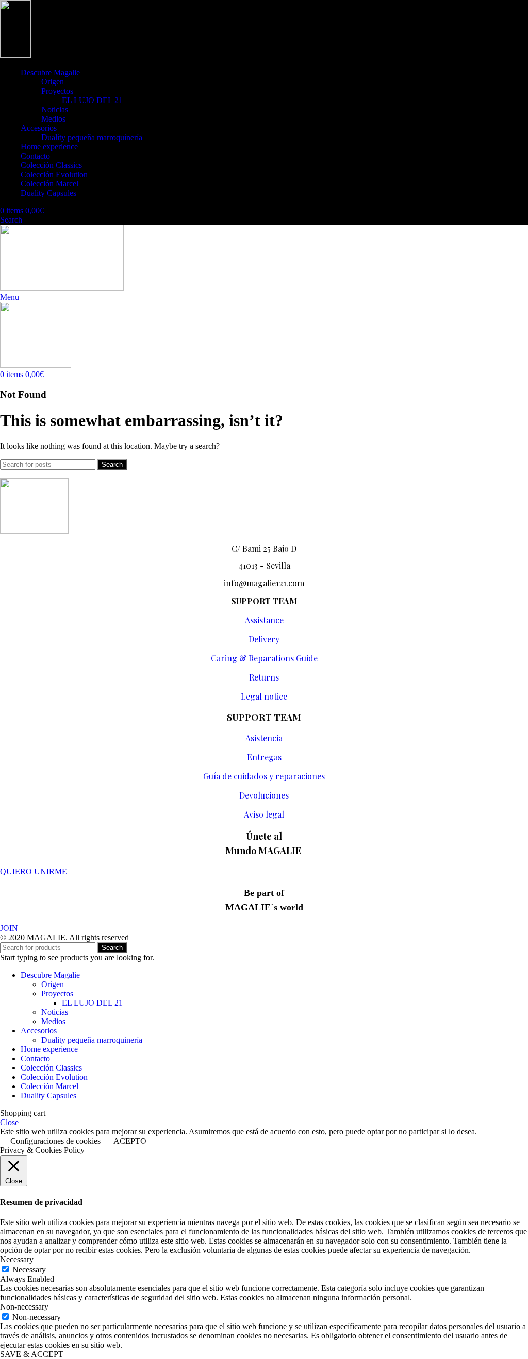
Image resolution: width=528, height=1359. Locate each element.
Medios (53, 118)
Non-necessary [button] (24, 1306)
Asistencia (264, 738)
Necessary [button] (17, 1259)
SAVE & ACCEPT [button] (31, 1354)
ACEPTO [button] (129, 1140)
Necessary (29, 1269)
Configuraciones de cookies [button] (55, 1140)
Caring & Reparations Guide (264, 658)
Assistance (264, 620)
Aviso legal (264, 814)
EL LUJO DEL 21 (92, 100)
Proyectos (57, 91)
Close (9, 1122)
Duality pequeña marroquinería (91, 137)
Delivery (264, 639)
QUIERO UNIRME (33, 871)
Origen (52, 81)
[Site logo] (15, 54)
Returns (264, 677)
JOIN (9, 928)
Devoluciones (264, 795)
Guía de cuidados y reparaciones (264, 776)
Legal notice (264, 696)
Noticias (54, 109)
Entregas (264, 757)
